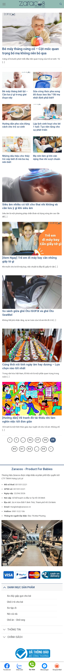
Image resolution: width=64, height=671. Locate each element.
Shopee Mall (57, 670)
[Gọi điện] (32, 665)
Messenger (44, 670)
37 (37, 440)
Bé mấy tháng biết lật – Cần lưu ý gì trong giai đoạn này (15, 94)
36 (30, 440)
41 (22, 448)
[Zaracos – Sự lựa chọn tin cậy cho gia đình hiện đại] (32, 4)
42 (29, 448)
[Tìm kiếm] (61, 4)
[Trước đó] (9, 440)
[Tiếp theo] (50, 449)
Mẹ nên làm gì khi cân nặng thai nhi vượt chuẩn (46, 157)
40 (14, 448)
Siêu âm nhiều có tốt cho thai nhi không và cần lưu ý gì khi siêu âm (30, 206)
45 (43, 448)
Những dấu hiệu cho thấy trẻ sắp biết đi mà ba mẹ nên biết (15, 159)
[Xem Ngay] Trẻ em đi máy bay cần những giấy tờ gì (29, 259)
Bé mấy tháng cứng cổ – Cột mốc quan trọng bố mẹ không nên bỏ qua (30, 51)
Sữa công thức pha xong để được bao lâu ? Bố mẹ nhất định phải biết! (46, 94)
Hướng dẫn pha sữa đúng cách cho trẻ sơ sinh (16, 125)
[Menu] (4, 4)
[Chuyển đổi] (4, 587)
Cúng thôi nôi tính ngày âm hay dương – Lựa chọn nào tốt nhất (31, 366)
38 (45, 440)
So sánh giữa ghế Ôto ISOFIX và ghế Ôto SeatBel (28, 312)
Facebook (7, 670)
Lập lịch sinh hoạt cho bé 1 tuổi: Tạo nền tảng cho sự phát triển (47, 126)
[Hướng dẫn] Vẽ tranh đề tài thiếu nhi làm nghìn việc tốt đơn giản (28, 419)
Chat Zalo (19, 670)
